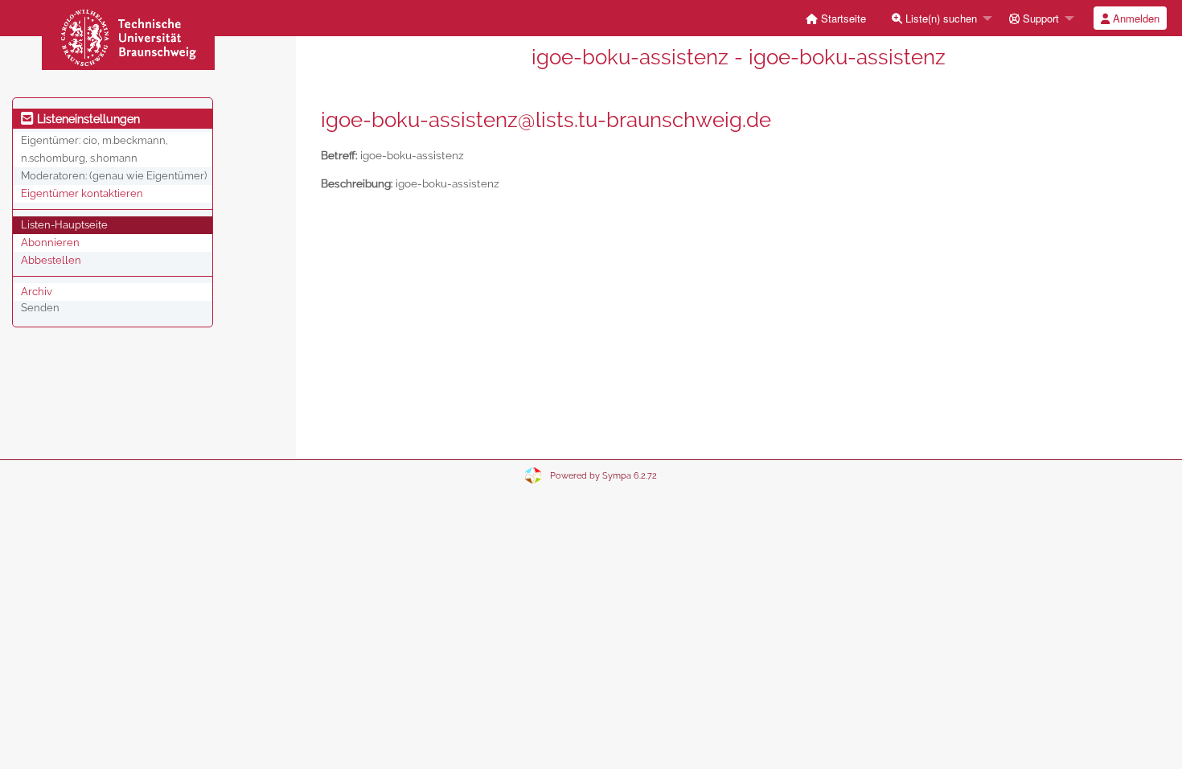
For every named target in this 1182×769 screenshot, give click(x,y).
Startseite (842, 18)
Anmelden (1134, 18)
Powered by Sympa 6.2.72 (603, 476)
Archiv (36, 292)
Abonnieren (50, 242)
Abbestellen (51, 260)
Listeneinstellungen (87, 119)
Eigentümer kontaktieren (82, 193)
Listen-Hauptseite (64, 225)
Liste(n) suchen (939, 18)
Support (1039, 18)
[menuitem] (836, 18)
